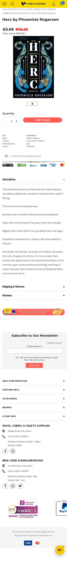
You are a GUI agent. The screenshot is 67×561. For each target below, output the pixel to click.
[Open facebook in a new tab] (5, 451)
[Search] (12, 4)
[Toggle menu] (4, 4)
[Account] (53, 4)
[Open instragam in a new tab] (13, 451)
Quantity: (8, 113)
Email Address (35, 346)
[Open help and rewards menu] (60, 550)
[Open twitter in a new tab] (20, 486)
